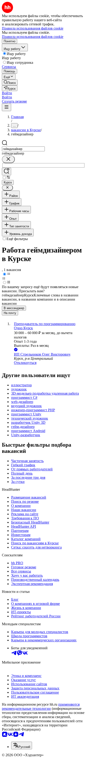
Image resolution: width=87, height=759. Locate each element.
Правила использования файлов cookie (32, 37)
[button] (7, 93)
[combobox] (23, 148)
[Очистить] (8, 159)
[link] (10, 82)
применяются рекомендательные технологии (41, 706)
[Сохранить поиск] (6, 171)
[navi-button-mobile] (6, 107)
